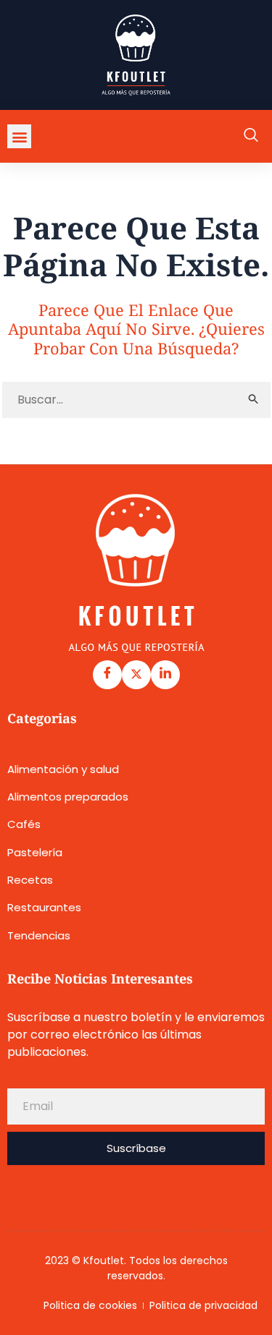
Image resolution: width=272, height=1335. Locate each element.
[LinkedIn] (165, 674)
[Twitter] (136, 674)
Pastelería (34, 852)
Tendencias (38, 935)
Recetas (30, 879)
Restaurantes (44, 907)
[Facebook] (107, 674)
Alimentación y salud (63, 769)
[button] (19, 136)
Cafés (24, 824)
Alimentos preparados (67, 796)
